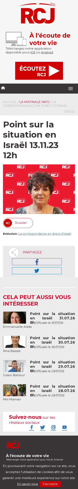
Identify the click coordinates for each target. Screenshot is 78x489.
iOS (32, 52)
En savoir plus (27, 484)
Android (47, 52)
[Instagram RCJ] (53, 427)
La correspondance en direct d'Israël (44, 234)
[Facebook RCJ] (31, 427)
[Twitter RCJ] (42, 427)
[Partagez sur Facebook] (37, 261)
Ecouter (21, 223)
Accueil (10, 102)
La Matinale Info (34, 102)
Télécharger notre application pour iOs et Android (34, 457)
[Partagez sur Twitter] (37, 270)
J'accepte (50, 484)
